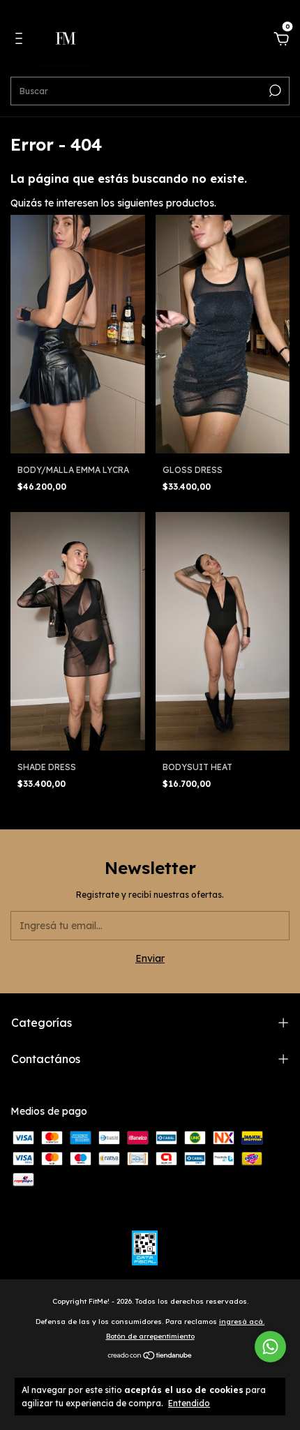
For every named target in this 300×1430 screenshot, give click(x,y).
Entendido (189, 1403)
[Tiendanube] (150, 1356)
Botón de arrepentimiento (150, 1336)
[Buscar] (274, 90)
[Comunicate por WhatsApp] (270, 1346)
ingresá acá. (241, 1321)
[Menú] (21, 40)
